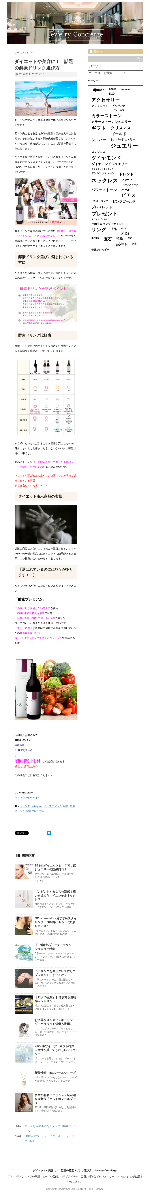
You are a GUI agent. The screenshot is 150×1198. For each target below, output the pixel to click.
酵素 (65, 806)
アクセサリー (105, 99)
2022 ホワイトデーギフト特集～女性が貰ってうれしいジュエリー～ (55, 1050)
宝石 (108, 239)
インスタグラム (53, 806)
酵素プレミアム (35, 811)
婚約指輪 (95, 238)
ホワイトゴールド (99, 219)
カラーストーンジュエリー (111, 122)
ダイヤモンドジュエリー (109, 164)
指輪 (119, 238)
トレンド (25, 806)
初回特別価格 (28, 760)
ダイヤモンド (106, 157)
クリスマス (121, 128)
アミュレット (99, 105)
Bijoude (97, 90)
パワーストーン (104, 190)
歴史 (130, 238)
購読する (97, 51)
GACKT (112, 89)
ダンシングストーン (103, 173)
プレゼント (104, 214)
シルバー (98, 140)
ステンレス (98, 151)
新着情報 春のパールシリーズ (55, 1072)
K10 (112, 93)
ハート (128, 180)
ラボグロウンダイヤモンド (107, 223)
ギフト (98, 128)
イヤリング (118, 105)
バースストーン (130, 184)
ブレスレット (101, 207)
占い (123, 228)
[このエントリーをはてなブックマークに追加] (49, 833)
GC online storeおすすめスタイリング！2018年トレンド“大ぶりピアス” (56, 922)
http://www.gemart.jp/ (27, 797)
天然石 (126, 233)
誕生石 (122, 244)
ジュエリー (124, 146)
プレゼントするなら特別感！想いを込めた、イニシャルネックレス (55, 895)
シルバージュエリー (123, 139)
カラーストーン (106, 115)
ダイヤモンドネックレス (102, 169)
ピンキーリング (99, 201)
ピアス (129, 195)
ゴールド (119, 134)
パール (126, 189)
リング (98, 229)
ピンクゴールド (124, 201)
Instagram (36, 806)
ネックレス (104, 180)
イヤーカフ (118, 110)
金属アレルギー (100, 249)
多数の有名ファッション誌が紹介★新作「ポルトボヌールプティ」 (55, 1099)
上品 (114, 229)
